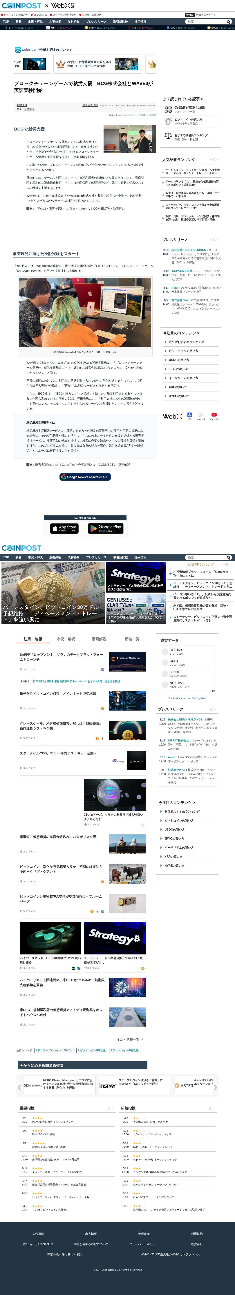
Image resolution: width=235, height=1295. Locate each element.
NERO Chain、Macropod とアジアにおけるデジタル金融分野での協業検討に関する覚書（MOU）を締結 (51, 1084)
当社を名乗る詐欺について (91, 1244)
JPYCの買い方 (179, 369)
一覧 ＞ (227, 564)
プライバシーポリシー (144, 1244)
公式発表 (29, 109)
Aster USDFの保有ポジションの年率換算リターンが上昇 (202, 1082)
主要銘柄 (55, 21)
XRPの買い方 (178, 387)
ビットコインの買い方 (188, 119)
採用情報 (140, 21)
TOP (6, 21)
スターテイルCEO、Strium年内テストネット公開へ (58, 753)
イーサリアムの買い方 (183, 378)
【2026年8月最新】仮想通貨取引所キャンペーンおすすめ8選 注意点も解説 (76, 681)
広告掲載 (38, 1233)
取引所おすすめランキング (186, 341)
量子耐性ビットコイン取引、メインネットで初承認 (58, 693)
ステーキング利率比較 (65, 14)
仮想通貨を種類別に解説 (190, 107)
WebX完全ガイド (206, 14)
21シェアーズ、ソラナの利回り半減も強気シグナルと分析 (113, 817)
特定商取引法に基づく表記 (64, 1254)
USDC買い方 (40, 14)
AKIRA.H (22, 105)
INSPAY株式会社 (181, 270)
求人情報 (91, 1233)
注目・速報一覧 (128, 1039)
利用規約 (197, 1233)
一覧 (213, 159)
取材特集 (73, 21)
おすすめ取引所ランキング (191, 135)
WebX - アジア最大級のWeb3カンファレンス (170, 1254)
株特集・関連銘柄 (91, 14)
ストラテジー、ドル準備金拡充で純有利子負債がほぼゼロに (113, 960)
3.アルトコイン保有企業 (125, 1050)
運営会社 (197, 1244)
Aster (174, 287)
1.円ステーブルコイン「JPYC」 (54, 1050)
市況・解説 (35, 21)
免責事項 (144, 1233)
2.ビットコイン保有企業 (92, 1050)
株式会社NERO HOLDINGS (188, 249)
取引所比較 (120, 21)
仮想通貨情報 (90, 105)
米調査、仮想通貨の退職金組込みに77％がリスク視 (58, 837)
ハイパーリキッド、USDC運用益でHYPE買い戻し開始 (50, 960)
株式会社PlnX (180, 300)
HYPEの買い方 (179, 396)
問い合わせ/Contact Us (38, 1244)
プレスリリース (96, 21)
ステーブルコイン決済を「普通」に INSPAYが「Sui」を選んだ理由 (196, 275)
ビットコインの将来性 (16, 14)
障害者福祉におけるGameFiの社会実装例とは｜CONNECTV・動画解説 (82, 464)
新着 (18, 21)
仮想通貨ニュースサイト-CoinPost (125, 1269)
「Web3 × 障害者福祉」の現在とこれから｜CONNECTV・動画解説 (80, 208)
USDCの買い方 (179, 360)
